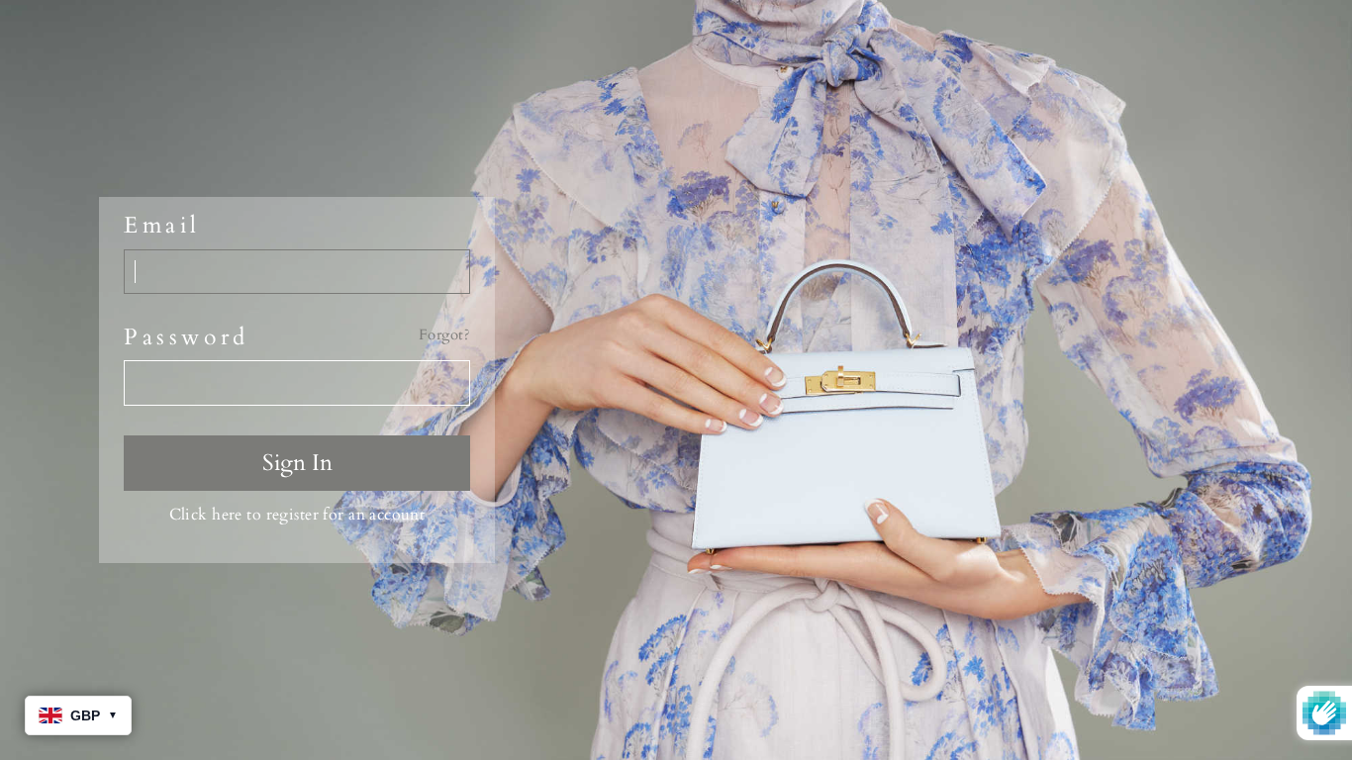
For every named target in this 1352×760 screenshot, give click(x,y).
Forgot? (444, 335)
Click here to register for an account (297, 514)
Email (162, 225)
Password (186, 337)
